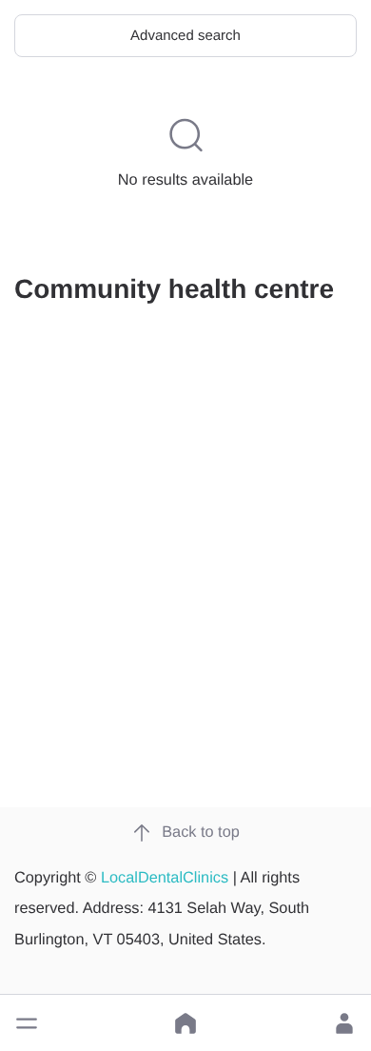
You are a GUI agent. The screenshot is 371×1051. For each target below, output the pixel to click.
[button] (26, 1023)
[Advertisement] (185, 597)
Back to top (201, 832)
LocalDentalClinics (164, 877)
